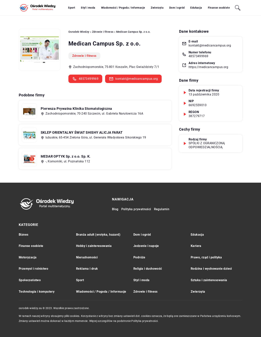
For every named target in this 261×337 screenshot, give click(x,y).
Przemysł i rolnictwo (33, 268)
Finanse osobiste (219, 7)
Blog (115, 209)
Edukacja (196, 7)
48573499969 (88, 79)
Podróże (139, 257)
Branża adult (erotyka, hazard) (98, 234)
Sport (71, 7)
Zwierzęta (157, 7)
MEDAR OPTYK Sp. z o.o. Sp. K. (66, 156)
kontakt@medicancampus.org (136, 79)
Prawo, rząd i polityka (206, 257)
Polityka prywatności (136, 209)
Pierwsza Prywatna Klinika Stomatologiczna (76, 109)
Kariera (196, 246)
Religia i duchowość (147, 268)
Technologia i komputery (36, 291)
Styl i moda (88, 7)
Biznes (23, 234)
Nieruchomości (87, 257)
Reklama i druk (87, 268)
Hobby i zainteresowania (94, 246)
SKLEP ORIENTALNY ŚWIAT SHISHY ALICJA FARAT (82, 132)
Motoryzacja (27, 257)
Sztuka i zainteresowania (209, 280)
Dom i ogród (177, 7)
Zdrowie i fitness (84, 56)
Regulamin (161, 209)
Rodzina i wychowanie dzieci (211, 268)
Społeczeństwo (30, 280)
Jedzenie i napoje (146, 246)
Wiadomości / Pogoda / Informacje (123, 7)
